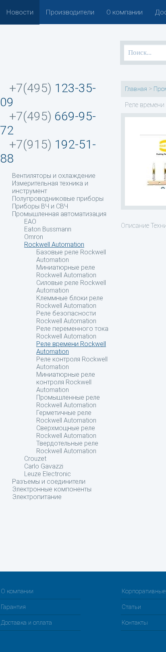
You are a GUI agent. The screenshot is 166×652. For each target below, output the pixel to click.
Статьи (131, 607)
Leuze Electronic (47, 474)
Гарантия (13, 607)
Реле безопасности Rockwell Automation (66, 317)
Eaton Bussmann (47, 229)
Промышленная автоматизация (59, 214)
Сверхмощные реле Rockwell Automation (66, 431)
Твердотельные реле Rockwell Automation (67, 447)
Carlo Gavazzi (43, 466)
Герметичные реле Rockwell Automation (66, 416)
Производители (70, 12)
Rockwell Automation (54, 244)
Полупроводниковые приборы (58, 198)
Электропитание (37, 497)
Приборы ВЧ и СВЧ (40, 206)
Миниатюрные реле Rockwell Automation (66, 271)
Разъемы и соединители (48, 481)
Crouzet (35, 458)
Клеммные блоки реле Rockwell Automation (69, 301)
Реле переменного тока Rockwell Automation (72, 332)
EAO (30, 221)
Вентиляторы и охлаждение (53, 176)
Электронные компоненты (51, 489)
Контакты (135, 622)
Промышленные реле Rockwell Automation (68, 401)
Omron (33, 237)
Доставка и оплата (26, 622)
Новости (19, 12)
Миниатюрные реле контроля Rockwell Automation (65, 382)
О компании (124, 12)
